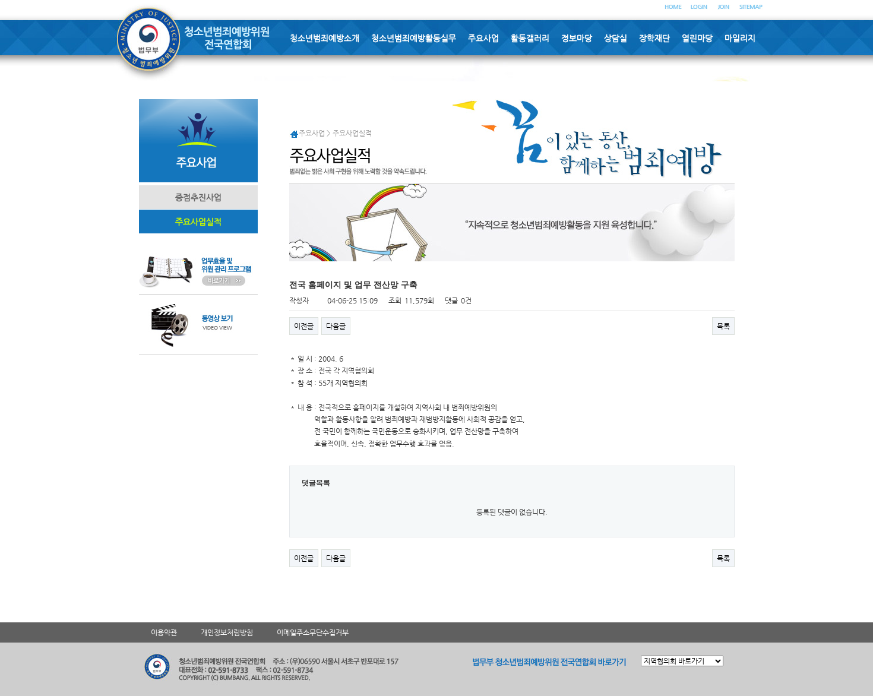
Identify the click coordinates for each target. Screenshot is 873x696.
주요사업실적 (198, 221)
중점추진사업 (198, 197)
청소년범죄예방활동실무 (413, 38)
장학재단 (654, 38)
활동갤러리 (530, 38)
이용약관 (164, 632)
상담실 (615, 38)
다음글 (336, 326)
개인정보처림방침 (227, 632)
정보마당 (576, 38)
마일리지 (740, 38)
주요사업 (483, 38)
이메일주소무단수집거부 (313, 632)
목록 (723, 326)
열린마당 (697, 38)
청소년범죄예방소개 (324, 38)
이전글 (304, 326)
